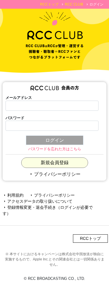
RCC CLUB (74, 4)
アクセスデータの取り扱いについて (37, 201)
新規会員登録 (55, 162)
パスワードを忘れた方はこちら (54, 149)
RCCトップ (49, 4)
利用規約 (13, 195)
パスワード (15, 118)
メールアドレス (19, 97)
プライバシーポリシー (55, 174)
